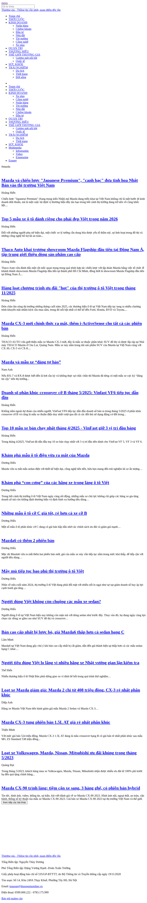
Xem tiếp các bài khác (14, 802)
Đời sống (21, 77)
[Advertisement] (73, 829)
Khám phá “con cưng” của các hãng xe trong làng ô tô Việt (55, 482)
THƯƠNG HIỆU (19, 51)
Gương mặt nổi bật (26, 57)
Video (19, 154)
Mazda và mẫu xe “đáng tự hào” (31, 362)
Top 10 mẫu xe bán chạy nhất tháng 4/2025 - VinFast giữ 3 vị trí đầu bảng (68, 428)
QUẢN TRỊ (16, 48)
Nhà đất (20, 35)
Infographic (22, 150)
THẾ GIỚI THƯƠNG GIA (24, 54)
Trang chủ (14, 16)
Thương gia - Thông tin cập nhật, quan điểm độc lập (31, 9)
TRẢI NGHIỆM (18, 67)
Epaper (13, 160)
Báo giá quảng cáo (12, 898)
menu (4, 2)
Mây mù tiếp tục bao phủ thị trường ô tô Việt (42, 571)
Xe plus (20, 45)
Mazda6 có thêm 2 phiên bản (27, 540)
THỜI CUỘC (17, 19)
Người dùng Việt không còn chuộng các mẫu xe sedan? (51, 601)
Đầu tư (20, 32)
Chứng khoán (23, 28)
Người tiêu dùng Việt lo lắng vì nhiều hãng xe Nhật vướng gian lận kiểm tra (70, 662)
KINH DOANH (18, 22)
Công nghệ (22, 41)
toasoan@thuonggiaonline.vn (26, 886)
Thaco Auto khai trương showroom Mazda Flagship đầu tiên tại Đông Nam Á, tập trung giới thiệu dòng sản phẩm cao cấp (72, 252)
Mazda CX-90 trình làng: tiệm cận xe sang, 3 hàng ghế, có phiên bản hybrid (70, 788)
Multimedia (15, 147)
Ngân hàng (22, 25)
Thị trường (22, 38)
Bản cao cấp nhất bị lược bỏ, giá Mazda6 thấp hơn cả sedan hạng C (62, 632)
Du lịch (20, 70)
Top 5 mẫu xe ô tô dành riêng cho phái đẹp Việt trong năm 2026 (59, 219)
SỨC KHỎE (16, 64)
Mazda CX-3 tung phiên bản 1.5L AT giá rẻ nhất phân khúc (55, 722)
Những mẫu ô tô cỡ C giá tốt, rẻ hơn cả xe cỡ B (44, 513)
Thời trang (22, 73)
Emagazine (22, 157)
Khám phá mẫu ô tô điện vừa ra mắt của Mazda (45, 455)
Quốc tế (20, 61)
